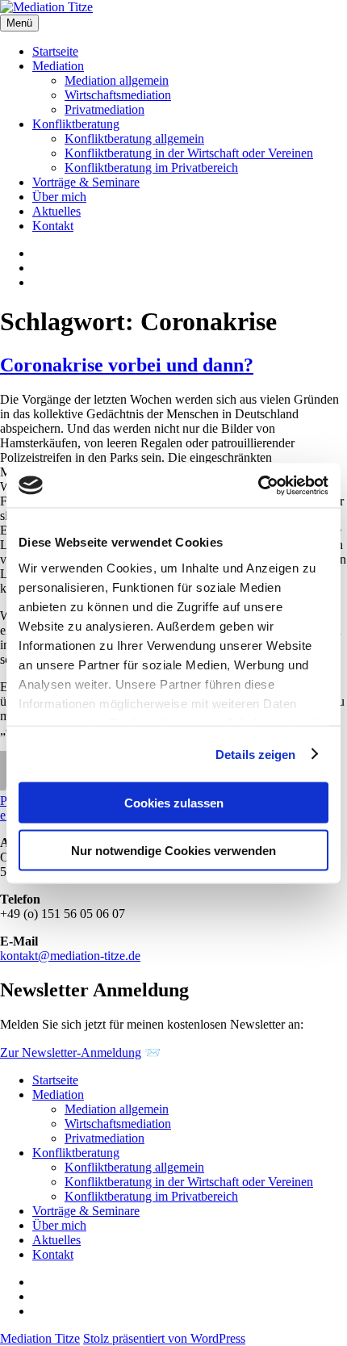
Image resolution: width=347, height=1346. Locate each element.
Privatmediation (104, 109)
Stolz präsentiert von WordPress (164, 1338)
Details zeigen (255, 754)
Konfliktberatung (75, 124)
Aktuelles (56, 211)
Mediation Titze (40, 1338)
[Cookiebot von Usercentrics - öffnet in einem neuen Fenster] (257, 485)
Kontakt (52, 226)
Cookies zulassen (174, 803)
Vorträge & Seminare (86, 182)
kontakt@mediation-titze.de (70, 955)
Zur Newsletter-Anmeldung (70, 1052)
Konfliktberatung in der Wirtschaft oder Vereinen (189, 153)
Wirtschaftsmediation (118, 95)
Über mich (59, 196)
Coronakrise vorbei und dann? (126, 364)
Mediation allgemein (117, 80)
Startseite (55, 51)
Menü (19, 23)
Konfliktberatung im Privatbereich (151, 167)
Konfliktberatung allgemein (134, 138)
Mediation (58, 66)
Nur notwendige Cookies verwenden (173, 850)
